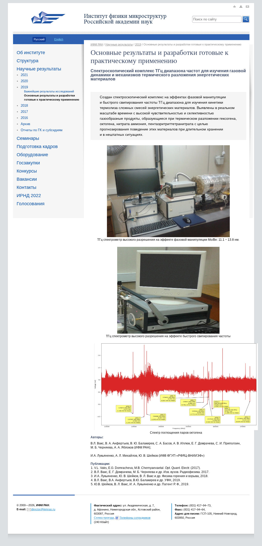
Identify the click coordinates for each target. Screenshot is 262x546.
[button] (245, 19)
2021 (24, 75)
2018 (24, 105)
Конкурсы (27, 171)
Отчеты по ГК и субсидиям (41, 130)
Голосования (31, 203)
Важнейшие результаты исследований (49, 91)
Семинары (28, 138)
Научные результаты (39, 68)
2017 (24, 112)
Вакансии (27, 179)
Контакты (26, 187)
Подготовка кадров (37, 146)
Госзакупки (28, 162)
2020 (24, 81)
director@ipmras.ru (43, 509)
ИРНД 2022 (29, 195)
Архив (25, 124)
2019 (24, 87)
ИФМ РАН (97, 44)
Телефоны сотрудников (135, 517)
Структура (27, 60)
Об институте (31, 52)
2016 (24, 118)
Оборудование (32, 154)
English (58, 39)
